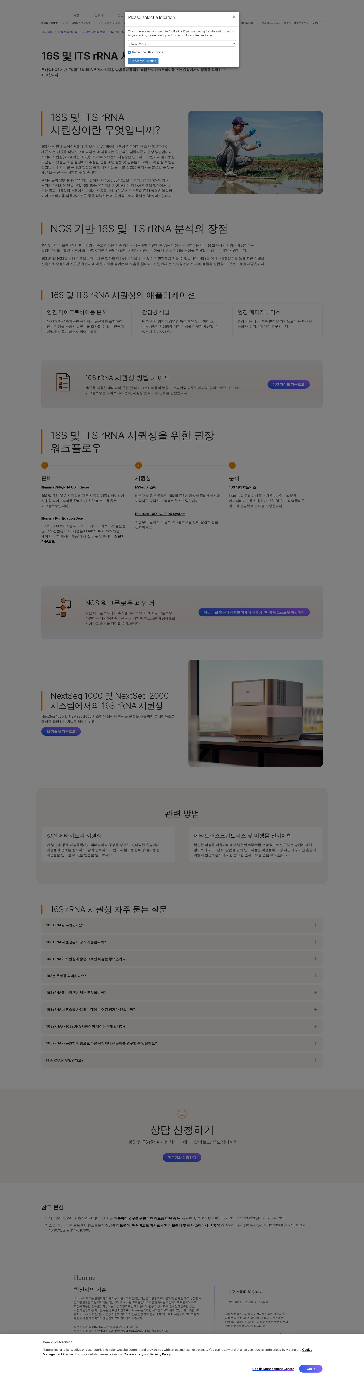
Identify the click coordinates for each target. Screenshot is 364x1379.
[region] (182, 1356)
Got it (311, 1369)
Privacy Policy (160, 1354)
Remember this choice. (148, 52)
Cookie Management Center (273, 1369)
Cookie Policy (133, 1354)
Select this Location (143, 61)
